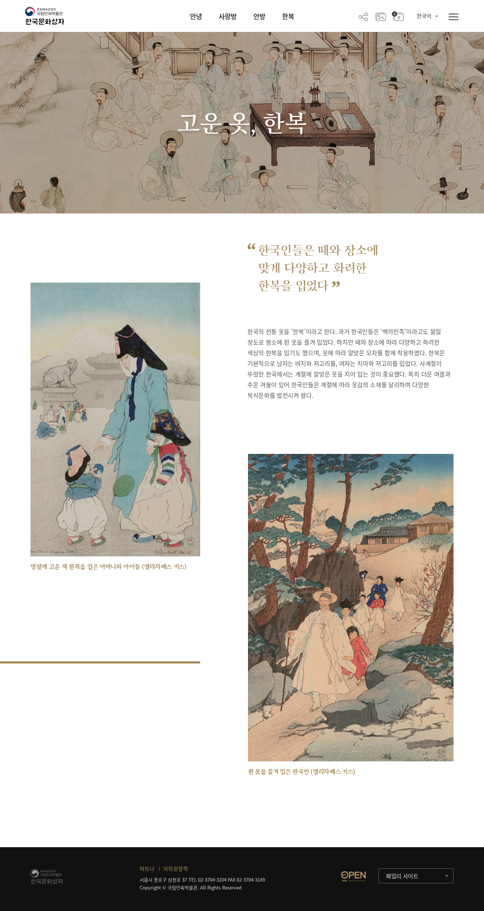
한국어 (424, 16)
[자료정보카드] (398, 16)
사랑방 (228, 16)
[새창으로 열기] (353, 876)
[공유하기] (363, 16)
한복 (288, 16)
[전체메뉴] (453, 17)
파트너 (147, 869)
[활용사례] (381, 16)
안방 (259, 16)
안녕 (196, 16)
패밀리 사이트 (402, 876)
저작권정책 (175, 869)
